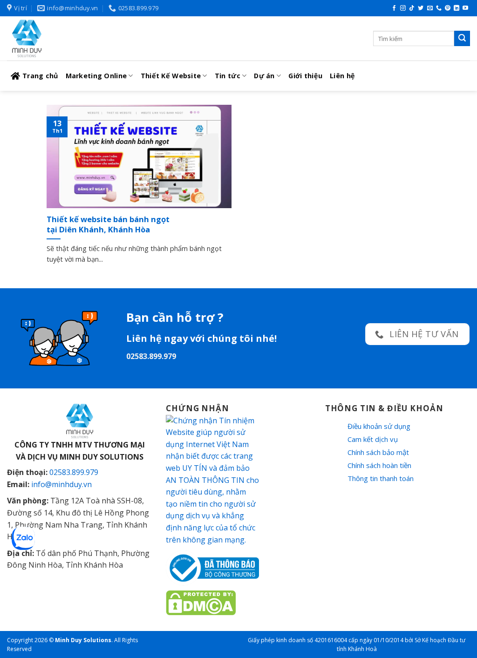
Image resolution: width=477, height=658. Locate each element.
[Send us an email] (430, 8)
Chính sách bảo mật (378, 452)
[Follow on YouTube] (465, 8)
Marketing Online (96, 75)
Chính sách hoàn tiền (379, 465)
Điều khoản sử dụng (379, 426)
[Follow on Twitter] (420, 8)
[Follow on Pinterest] (447, 8)
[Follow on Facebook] (394, 8)
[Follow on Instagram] (403, 8)
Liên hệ (342, 75)
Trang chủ (40, 75)
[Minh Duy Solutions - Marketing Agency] (77, 38)
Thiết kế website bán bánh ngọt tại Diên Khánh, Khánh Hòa (108, 224)
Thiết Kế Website (171, 75)
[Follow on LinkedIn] (456, 8)
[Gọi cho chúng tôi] (439, 8)
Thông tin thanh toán (381, 478)
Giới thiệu (305, 75)
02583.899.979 (73, 472)
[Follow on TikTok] (412, 8)
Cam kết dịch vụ (373, 439)
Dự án (264, 75)
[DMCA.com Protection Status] (201, 602)
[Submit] (462, 39)
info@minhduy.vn (61, 484)
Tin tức (227, 75)
